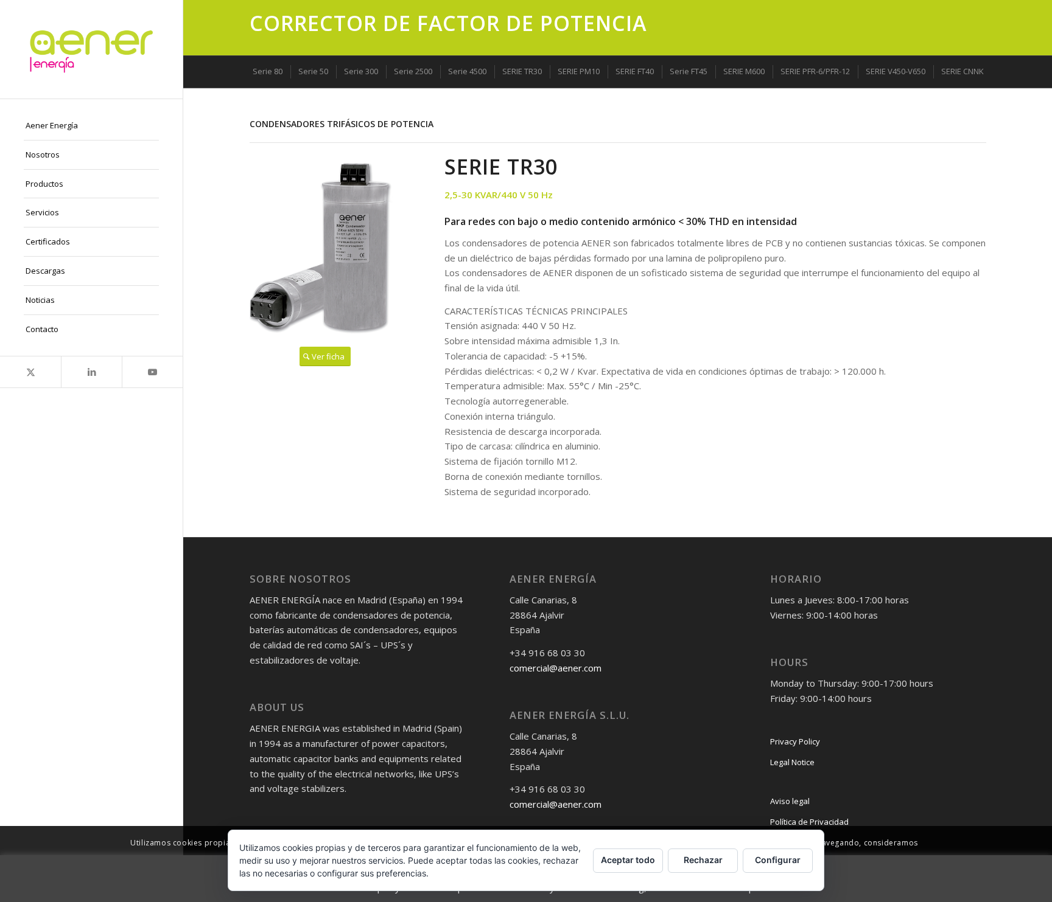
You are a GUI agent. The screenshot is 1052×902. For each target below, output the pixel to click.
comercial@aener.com (555, 668)
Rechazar (703, 860)
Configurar (778, 860)
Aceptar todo (628, 860)
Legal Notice (792, 762)
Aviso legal (790, 801)
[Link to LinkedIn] (91, 371)
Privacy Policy (795, 741)
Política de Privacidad (809, 821)
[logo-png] (91, 49)
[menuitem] (91, 126)
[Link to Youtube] (152, 371)
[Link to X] (30, 371)
